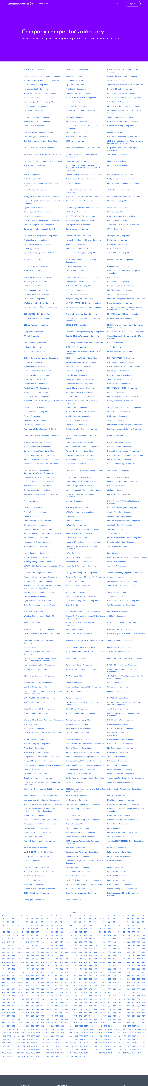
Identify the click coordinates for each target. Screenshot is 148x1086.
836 (128, 1006)
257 (85, 942)
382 (109, 955)
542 (13, 976)
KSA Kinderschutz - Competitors (78, 856)
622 (109, 982)
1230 (4, 1053)
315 (75, 949)
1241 (57, 1053)
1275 (76, 1056)
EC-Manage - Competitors (75, 117)
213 (18, 939)
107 (85, 925)
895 (124, 1013)
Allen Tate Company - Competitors (37, 744)
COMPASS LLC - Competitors (118, 102)
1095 (76, 1036)
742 (109, 996)
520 (51, 972)
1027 (38, 1029)
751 (8, 999)
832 (109, 1006)
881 (56, 1013)
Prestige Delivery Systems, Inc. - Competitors (83, 804)
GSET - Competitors (114, 347)
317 (85, 949)
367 (37, 955)
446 (128, 962)
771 (104, 999)
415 (123, 959)
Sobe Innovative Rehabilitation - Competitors (124, 789)
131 (56, 929)
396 (32, 959)
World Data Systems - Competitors (79, 665)
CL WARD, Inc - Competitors (76, 709)
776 (128, 999)
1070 (100, 1033)
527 (85, 972)
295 (123, 945)
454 (23, 966)
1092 (62, 1036)
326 (128, 949)
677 (85, 989)
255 (75, 942)
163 (66, 932)
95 (27, 925)
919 (95, 1016)
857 (85, 1009)
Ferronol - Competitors (115, 212)
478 (138, 966)
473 (114, 966)
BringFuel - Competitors (75, 629)
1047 (134, 1029)
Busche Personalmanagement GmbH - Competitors (85, 778)
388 (138, 955)
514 (22, 972)
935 (27, 1019)
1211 (57, 1049)
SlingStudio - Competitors (33, 332)
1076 (129, 1033)
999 (47, 1026)
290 (100, 945)
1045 (124, 1029)
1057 (38, 1033)
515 (27, 972)
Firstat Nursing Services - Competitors (80, 486)
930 (3, 1019)
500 (100, 969)
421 (8, 962)
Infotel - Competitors (115, 867)
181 (8, 935)
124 (22, 929)
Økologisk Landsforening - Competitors (39, 676)
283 (66, 945)
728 (42, 996)
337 (37, 952)
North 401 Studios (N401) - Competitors (81, 713)
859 (95, 1009)
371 (56, 955)
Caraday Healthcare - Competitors (37, 117)
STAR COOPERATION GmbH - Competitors (40, 698)
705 (75, 992)
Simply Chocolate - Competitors (119, 294)
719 (143, 992)
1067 (86, 1033)
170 (100, 932)
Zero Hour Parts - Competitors (35, 260)
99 (47, 925)
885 (75, 1013)
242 (13, 942)
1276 (81, 1056)
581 (56, 979)
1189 (95, 1046)
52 (109, 919)
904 (23, 1016)
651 (104, 986)
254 (70, 942)
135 (75, 929)
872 (13, 1013)
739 (95, 996)
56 (128, 919)
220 (51, 939)
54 (119, 919)
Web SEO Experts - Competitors (119, 447)
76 (80, 922)
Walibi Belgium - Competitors (35, 702)
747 (133, 996)
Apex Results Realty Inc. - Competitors (80, 249)
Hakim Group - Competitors (117, 416)
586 (80, 979)
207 (133, 935)
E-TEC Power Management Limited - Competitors (42, 533)
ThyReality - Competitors (33, 724)
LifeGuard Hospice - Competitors (78, 477)
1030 (52, 1029)
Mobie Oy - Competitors (33, 179)
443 (114, 962)
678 (90, 989)
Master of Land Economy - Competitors (80, 388)
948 (90, 1019)
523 (66, 972)
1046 (129, 1029)
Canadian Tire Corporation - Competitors (122, 76)
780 (3, 1002)
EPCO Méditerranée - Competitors (120, 260)
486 (32, 969)
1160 (100, 1043)
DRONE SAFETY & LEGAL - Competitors (122, 623)
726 (32, 996)
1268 (43, 1056)
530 (100, 972)
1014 (119, 1026)
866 (128, 1009)
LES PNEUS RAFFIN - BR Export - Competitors (83, 303)
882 (61, 1013)
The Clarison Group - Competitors (78, 366)
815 (27, 1006)
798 (90, 1002)
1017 (134, 1026)
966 (32, 1023)
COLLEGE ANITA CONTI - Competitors (80, 216)
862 (109, 1009)
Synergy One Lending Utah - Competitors (81, 573)
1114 (23, 1039)
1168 (139, 1043)
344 (71, 952)
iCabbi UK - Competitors (75, 371)
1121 (57, 1039)
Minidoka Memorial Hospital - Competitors (40, 761)
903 (18, 1016)
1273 (66, 1056)
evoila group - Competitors (76, 290)
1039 (96, 1029)
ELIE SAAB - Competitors (75, 183)
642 (61, 986)
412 (109, 959)
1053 (18, 1033)
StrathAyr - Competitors (33, 508)
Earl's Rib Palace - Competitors (119, 375)
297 (133, 945)
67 (37, 922)
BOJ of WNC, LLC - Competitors (119, 89)
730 (51, 996)
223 (66, 939)
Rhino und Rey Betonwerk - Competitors (39, 442)
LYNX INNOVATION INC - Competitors (38, 852)
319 (95, 949)
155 (27, 932)
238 (138, 939)
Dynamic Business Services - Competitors (123, 451)
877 (37, 1013)
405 (75, 959)
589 (95, 979)
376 (80, 955)
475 (123, 966)
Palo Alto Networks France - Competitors (81, 179)
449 (143, 962)
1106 (129, 1036)
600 (3, 982)
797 (85, 1002)
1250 (100, 1053)
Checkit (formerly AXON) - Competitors (39, 709)
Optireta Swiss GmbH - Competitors (120, 442)
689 (143, 989)
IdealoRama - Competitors (75, 848)
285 (75, 945)
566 (128, 976)
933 (18, 1019)
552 (61, 976)
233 (114, 939)
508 (138, 969)
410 (100, 959)
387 (133, 955)
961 (8, 1023)
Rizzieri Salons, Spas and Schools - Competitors (84, 669)
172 (109, 932)
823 (66, 1006)
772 (109, 999)
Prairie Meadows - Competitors (35, 774)
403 (66, 959)
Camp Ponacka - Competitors (35, 343)
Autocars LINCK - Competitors (35, 546)
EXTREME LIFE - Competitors (77, 325)
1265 (28, 1056)
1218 (90, 1049)
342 (61, 952)
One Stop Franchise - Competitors (120, 728)
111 (104, 925)
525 (75, 972)
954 (119, 1019)
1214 (71, 1049)
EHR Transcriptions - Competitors (36, 412)
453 (18, 966)
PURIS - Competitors (73, 553)
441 (104, 962)
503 (114, 969)
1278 (90, 1056)
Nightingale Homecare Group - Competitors (40, 577)
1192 (110, 1046)
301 (8, 949)
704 (70, 992)
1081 (9, 1036)
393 (18, 959)
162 (61, 932)
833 (114, 1006)
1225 (124, 1049)
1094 (71, 1036)
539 (143, 972)
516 (32, 972)
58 (138, 919)
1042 (110, 1029)
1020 (4, 1029)
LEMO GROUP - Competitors (76, 106)
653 (114, 986)
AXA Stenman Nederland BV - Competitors (40, 592)
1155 (76, 1043)
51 (104, 919)
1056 (33, 1033)
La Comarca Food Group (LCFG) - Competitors (83, 687)
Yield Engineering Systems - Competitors (39, 562)
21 (104, 915)
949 (95, 1019)
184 (22, 935)
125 (27, 929)
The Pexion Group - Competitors (78, 867)
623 (114, 982)
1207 (38, 1049)
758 (42, 999)
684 (119, 989)
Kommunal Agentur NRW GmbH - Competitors (83, 208)
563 (114, 976)
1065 (76, 1033)
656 (128, 986)
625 (123, 982)
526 (80, 972)
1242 (62, 1053)
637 (37, 986)
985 (124, 1023)
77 (85, 922)
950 (100, 1019)
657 (133, 986)
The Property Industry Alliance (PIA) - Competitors (85, 470)
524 (70, 972)
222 (61, 939)
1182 (61, 1046)
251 (56, 942)
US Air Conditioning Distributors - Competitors (83, 277)
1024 (23, 1029)
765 (75, 999)
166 (80, 932)
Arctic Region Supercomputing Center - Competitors (85, 757)
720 (3, 996)
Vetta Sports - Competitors (76, 89)
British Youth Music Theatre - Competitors (81, 358)
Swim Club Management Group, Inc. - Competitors (126, 299)
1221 (105, 1049)
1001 (57, 1026)
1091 (57, 1036)
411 (104, 959)
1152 (61, 1043)
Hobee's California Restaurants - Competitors (83, 542)
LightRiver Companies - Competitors (37, 601)
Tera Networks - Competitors (118, 709)
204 (119, 935)
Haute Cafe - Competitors (117, 240)
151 (8, 932)
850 (52, 1009)
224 (70, 939)
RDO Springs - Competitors (76, 889)
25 (123, 915)
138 (90, 929)
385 (124, 955)
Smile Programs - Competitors (35, 281)
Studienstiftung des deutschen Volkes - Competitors (43, 765)
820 (51, 1006)
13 (65, 915)
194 (70, 935)
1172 (13, 1046)
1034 (71, 1029)
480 (3, 969)
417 (133, 959)
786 (32, 1002)
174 (119, 932)
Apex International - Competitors (36, 375)
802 (109, 1002)
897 (133, 1013)
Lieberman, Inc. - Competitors (35, 420)
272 (13, 945)
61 (8, 922)
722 (13, 996)
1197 (134, 1046)
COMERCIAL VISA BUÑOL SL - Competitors (40, 307)
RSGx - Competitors (114, 277)
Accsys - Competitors (32, 647)
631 (8, 986)
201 (104, 935)
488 (42, 969)
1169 (143, 1043)
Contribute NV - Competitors (76, 516)
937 (37, 1019)
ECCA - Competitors (114, 828)
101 (56, 925)
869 (143, 1009)
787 (37, 1002)
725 (27, 996)
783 (18, 1002)
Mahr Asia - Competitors (33, 347)
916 (80, 1016)
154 (22, 932)
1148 (42, 1043)
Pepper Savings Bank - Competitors (79, 161)
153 (18, 932)
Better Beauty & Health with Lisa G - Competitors (42, 154)
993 (18, 1026)
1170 (4, 1046)
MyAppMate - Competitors (76, 525)
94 (22, 925)
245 (27, 942)
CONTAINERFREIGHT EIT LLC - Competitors (124, 366)
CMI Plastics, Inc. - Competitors (36, 137)
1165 (124, 1043)
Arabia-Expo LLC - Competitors (36, 392)
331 (8, 952)
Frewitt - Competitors (32, 416)
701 (56, 992)
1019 (143, 1026)
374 (70, 955)
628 (138, 982)
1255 (124, 1053)
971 (56, 1023)
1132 (110, 1039)
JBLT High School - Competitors (36, 687)
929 (143, 1016)
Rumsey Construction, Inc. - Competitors (122, 481)
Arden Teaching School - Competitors (38, 752)
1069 (96, 1033)
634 (23, 986)
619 (95, 982)
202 (109, 935)
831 (104, 1006)
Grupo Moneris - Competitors (118, 281)
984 (119, 1023)
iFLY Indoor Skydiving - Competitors (121, 464)
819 (47, 1006)
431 (56, 962)
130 (51, 929)
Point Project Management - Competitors (122, 396)
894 (119, 1013)
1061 (57, 1033)
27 (133, 915)
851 (56, 1009)
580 (52, 979)
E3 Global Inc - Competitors (117, 201)
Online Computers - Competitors (36, 596)
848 (42, 1009)
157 (37, 932)
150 (3, 932)
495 (75, 969)
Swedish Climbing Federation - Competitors (123, 521)
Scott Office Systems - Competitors (120, 379)
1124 (71, 1039)
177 (133, 932)
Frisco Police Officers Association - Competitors (42, 436)
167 (85, 932)
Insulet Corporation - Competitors (120, 856)
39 (47, 919)
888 (90, 1013)
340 (52, 952)
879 (47, 1013)
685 (124, 989)
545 (27, 976)
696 (32, 992)
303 (18, 949)
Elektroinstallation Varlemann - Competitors (82, 852)
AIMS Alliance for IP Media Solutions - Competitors (43, 804)
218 (42, 939)
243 (18, 942)
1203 (18, 1049)
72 (61, 922)
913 (66, 1016)
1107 (134, 1036)
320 (100, 949)
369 (47, 955)
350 (100, 952)
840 (3, 1009)
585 (75, 979)
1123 (66, 1039)
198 (90, 935)
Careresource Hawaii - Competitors (79, 93)
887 (85, 1013)
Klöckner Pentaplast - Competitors (37, 121)
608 (42, 982)
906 (32, 1016)
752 (13, 999)
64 (22, 922)
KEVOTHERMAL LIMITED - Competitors (122, 388)
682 (109, 989)
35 (27, 919)
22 (109, 915)
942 (61, 1019)
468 (90, 966)
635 (27, 986)
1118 (42, 1039)
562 (109, 976)
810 (3, 1006)
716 (128, 992)
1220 (100, 1049)
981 (104, 1023)
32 (13, 919)
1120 (52, 1039)
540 (3, 976)
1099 (96, 1036)
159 (47, 932)
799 (95, 1002)
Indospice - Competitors (116, 161)
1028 (43, 1029)
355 (124, 952)
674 (70, 989)
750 (3, 999)
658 (138, 986)
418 (138, 959)
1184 (71, 1046)
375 (75, 955)
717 (133, 992)
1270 (52, 1056)
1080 (4, 1036)
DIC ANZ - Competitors (74, 676)
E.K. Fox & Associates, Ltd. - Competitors (122, 508)
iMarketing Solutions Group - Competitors (39, 303)
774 (119, 999)
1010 (100, 1026)
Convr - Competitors (115, 436)
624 (119, 982)
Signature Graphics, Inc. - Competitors (121, 640)
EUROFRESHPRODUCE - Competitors (121, 358)
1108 (139, 1036)
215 (27, 939)
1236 (33, 1053)
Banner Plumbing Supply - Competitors (122, 889)
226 (80, 939)
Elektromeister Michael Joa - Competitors (122, 93)
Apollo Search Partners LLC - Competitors (40, 93)
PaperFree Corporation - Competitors (80, 379)
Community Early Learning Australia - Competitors (43, 161)
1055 (28, 1033)
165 (75, 932)
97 (37, 925)
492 (61, 969)
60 (3, 922)
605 (27, 982)
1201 (9, 1049)
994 (23, 1026)
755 (27, 999)
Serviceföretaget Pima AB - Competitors (39, 244)
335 (27, 952)
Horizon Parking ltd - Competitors (36, 553)
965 (27, 1023)
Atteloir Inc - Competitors (116, 80)
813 (18, 1006)
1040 (100, 1029)
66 (32, 922)
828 (90, 1006)
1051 (9, 1033)
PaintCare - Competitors (116, 486)
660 (3, 989)
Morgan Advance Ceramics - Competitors (39, 277)
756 (32, 999)
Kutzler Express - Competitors (118, 494)
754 (22, 999)
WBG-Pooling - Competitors (34, 379)
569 (143, 976)
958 (138, 1019)
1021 (9, 1029)
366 (32, 955)
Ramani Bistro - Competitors (117, 824)
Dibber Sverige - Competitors (77, 76)
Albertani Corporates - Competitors (37, 447)
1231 (9, 1053)
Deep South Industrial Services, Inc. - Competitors (43, 820)
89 (143, 922)
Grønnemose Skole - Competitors (78, 774)
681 (104, 989)
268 (138, 942)
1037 (86, 1029)
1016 (129, 1026)
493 (66, 969)
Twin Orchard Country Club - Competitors (123, 225)
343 (66, 952)
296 (128, 945)
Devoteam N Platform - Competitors (120, 318)
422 (13, 962)
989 (143, 1023)
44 (70, 919)
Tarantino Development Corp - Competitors (82, 314)
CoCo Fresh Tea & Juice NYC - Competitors (123, 601)
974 (70, 1023)
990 (3, 1026)
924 (119, 1016)
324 (119, 949)
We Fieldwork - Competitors (76, 796)
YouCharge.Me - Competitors (118, 533)
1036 (81, 1029)
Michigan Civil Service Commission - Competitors (42, 197)
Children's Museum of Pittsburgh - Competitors (125, 455)
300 (3, 949)
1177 (37, 1046)
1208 (43, 1049)
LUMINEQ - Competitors (116, 562)
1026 (33, 1029)
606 (32, 982)
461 (56, 966)
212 (13, 939)
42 (61, 919)
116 (128, 925)
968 (42, 1023)
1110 (4, 1039)
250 (51, 942)
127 (37, 929)
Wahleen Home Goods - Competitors (79, 451)
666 (32, 989)
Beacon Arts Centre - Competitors (120, 286)
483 (18, 969)
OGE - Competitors (73, 815)
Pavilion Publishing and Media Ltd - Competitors (84, 880)
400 (52, 959)
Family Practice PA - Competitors (36, 388)
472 (109, 966)
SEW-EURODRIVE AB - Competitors (79, 286)
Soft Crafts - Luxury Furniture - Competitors (40, 141)
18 (90, 915)
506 (128, 969)
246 (32, 942)
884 (71, 1013)
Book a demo (43, 4)
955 (124, 1019)
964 (23, 1023)
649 (95, 986)
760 (51, 999)
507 (133, 969)
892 (109, 1013)
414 (119, 959)
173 (114, 932)
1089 (47, 1036)
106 (80, 925)
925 (123, 1016)
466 (80, 966)
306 (32, 949)
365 (27, 955)
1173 (18, 1046)
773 (114, 999)
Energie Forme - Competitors (35, 512)
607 (37, 982)
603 (18, 982)
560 (100, 976)
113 (114, 925)
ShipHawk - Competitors (75, 824)
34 (22, 919)
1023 (18, 1029)
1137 (134, 1039)
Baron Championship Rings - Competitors (39, 102)
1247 (86, 1053)
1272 (61, 1056)
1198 (139, 1046)
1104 (119, 1036)
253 (66, 942)
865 (124, 1009)
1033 (67, 1029)
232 (109, 939)
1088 (43, 1036)
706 (80, 992)
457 (37, 966)
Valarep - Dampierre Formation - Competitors (41, 494)
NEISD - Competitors (32, 769)
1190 (100, 1046)
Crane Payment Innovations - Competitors (81, 893)
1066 (81, 1033)
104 (70, 925)
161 (56, 932)
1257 (134, 1053)
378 (90, 955)
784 (22, 1002)
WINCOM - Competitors (33, 286)
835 (124, 1006)
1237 (38, 1053)
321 (104, 949)
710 (100, 992)
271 (8, 945)
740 (100, 996)
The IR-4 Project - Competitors (77, 271)
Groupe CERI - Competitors (34, 126)
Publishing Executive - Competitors (79, 533)
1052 (14, 1033)
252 (61, 942)
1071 (105, 1033)
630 (3, 986)
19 (95, 915)
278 (42, 945)
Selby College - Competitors (76, 121)
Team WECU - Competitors (117, 566)
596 (128, 979)
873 (18, 1013)
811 (8, 1006)
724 (22, 996)
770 (100, 999)
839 (143, 1006)
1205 (28, 1049)
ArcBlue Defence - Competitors (36, 848)
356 (128, 952)
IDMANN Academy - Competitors (119, 724)
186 (32, 935)
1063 (67, 1033)
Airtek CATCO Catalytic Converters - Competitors (84, 197)
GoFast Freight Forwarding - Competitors (39, 455)
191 (56, 935)
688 (138, 989)
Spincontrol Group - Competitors (78, 809)
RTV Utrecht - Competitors (117, 761)
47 (85, 919)
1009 (96, 1026)
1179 (47, 1046)
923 (114, 1016)
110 (100, 925)
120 (3, 929)
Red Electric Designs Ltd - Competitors (122, 137)
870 (3, 1013)
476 (128, 966)
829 (95, 1006)
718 (138, 992)
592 (109, 979)
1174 (23, 1046)
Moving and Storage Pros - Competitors (39, 629)
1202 (13, 1049)
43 (66, 919)
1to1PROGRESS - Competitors (118, 412)
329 (143, 949)
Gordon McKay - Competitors (77, 229)
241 (8, 942)
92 (13, 925)
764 (70, 999)
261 (104, 942)
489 (47, 969)
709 (95, 992)
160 (51, 932)
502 (109, 969)
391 (8, 959)
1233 (18, 1053)
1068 (91, 1033)
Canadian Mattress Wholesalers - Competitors (83, 336)
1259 (144, 1053)
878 (42, 1013)
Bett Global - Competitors (33, 837)
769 (95, 999)
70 (51, 922)
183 (18, 935)
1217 (86, 1049)
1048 (139, 1029)
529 (95, 972)
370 (51, 955)
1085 (28, 1036)
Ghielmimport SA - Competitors (35, 407)
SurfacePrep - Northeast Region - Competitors (124, 425)
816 (32, 1006)
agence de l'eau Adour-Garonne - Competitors (41, 800)
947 (85, 1019)
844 (23, 1009)
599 (143, 979)
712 (109, 992)
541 (8, 976)
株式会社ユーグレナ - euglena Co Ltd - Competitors (43, 789)
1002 (62, 1026)
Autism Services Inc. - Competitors (79, 562)
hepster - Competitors (115, 392)
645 (75, 986)
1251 (105, 1053)
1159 (95, 1043)
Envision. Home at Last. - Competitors (38, 683)
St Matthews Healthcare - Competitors (80, 220)
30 (3, 919)
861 (104, 1009)
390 (3, 959)
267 (133, 942)
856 (80, 1009)
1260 (4, 1056)
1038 (91, 1029)
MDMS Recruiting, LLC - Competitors (80, 512)
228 (90, 939)
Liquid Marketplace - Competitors (120, 175)
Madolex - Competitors (74, 501)
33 (18, 919)
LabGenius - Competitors (33, 110)
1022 (13, 1029)
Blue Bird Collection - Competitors (120, 748)
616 (80, 982)
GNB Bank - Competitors (116, 616)
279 (47, 945)
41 (56, 919)
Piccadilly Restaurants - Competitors (79, 459)
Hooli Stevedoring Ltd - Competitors (121, 216)
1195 (124, 1046)
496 (80, 969)
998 (42, 1026)
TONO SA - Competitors (116, 757)
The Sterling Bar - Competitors (77, 828)
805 (124, 1002)
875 (27, 1013)
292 (109, 945)
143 (114, 929)
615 (75, 982)
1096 (81, 1036)
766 (80, 999)
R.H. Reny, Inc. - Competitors (77, 724)
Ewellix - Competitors (32, 175)
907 (37, 1016)
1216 (81, 1049)
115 (123, 925)
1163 (114, 1043)
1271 (57, 1056)
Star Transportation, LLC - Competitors (80, 832)
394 (23, 959)
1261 (9, 1056)
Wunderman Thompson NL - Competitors (122, 820)
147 (133, 929)
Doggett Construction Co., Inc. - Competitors (124, 98)
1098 (91, 1036)
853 (66, 1009)
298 (138, 945)
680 (100, 989)
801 (104, 1002)
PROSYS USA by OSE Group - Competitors (123, 314)
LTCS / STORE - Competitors (76, 538)
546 (32, 976)
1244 (71, 1053)
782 (13, 1002)
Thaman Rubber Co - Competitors (37, 490)
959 (143, 1019)
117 (133, 925)
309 (47, 949)
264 (119, 942)
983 (114, 1023)
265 (123, 942)
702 (61, 992)
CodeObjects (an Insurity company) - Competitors (84, 765)
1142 (13, 1043)
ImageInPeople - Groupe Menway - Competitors (42, 757)
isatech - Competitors (115, 577)
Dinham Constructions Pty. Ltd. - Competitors (83, 820)
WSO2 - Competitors (115, 683)
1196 (129, 1046)
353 (114, 952)
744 (119, 996)
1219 (95, 1049)
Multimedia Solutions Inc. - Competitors (122, 832)
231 (104, 939)
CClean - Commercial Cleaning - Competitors (41, 358)
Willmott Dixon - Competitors (76, 137)
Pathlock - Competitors (116, 880)
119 (143, 925)
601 (8, 982)
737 (85, 996)
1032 (62, 1029)
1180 (52, 1046)
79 (95, 922)
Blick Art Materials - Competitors (119, 351)
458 (42, 966)
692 (13, 992)
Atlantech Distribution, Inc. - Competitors (39, 841)
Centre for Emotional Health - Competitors (81, 281)
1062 (62, 1033)
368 (42, 955)
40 (51, 919)
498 (90, 969)
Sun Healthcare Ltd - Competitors (78, 720)
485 (27, 969)
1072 (110, 1033)
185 (27, 935)
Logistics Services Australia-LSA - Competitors (124, 429)
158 (42, 932)
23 (114, 915)
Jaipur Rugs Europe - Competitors (78, 294)
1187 (86, 1046)
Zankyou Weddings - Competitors (78, 748)
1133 (114, 1039)
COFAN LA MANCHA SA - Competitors (121, 629)
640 (52, 986)
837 (133, 1006)
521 (56, 972)
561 (104, 976)
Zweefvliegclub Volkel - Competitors (37, 366)
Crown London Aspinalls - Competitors (80, 647)
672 (61, 989)
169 (95, 932)
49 (95, 919)
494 (71, 969)
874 (22, 1013)
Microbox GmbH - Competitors (118, 165)
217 (37, 939)
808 (138, 1002)
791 (56, 1002)
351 (104, 952)
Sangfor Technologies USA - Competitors (122, 651)
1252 (110, 1053)
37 (37, 919)
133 (66, 929)
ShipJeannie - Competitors (34, 69)
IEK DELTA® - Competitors (117, 244)
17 (85, 915)
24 (119, 915)
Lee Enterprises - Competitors (77, 800)
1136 (129, 1039)
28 (138, 915)
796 (80, 1002)
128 (42, 929)
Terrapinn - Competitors (75, 581)
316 (80, 949)
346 (80, 952)
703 (66, 992)
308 (42, 949)
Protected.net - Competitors (118, 612)
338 (42, 952)
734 (70, 996)
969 (47, 1023)
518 (42, 972)
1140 (4, 1043)
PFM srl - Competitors (32, 336)
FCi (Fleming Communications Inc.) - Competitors (84, 343)
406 (80, 959)
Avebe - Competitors (73, 102)
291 (104, 945)
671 (56, 989)
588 (90, 979)
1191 (105, 1046)
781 (8, 1002)
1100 (100, 1036)
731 (56, 996)
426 (32, 962)
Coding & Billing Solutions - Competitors (39, 225)
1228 (139, 1049)
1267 (38, 1056)
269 (143, 942)
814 (22, 1006)
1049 (144, 1029)
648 (90, 986)
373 (66, 955)
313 (66, 949)
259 (95, 942)
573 (18, 979)
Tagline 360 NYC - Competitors (119, 253)
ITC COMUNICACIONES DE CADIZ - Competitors (125, 332)
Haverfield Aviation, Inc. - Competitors (121, 542)
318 (90, 949)
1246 (81, 1053)
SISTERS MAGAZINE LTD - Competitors (39, 872)
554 (71, 976)
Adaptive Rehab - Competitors (118, 691)
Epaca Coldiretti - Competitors (35, 384)
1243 (66, 1053)
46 (80, 919)
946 (80, 1019)
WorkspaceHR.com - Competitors (120, 782)
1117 (37, 1039)
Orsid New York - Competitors (118, 384)
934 (23, 1019)
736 (80, 996)
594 (119, 979)
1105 (124, 1036)
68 (42, 922)
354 (119, 952)
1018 (139, 1026)
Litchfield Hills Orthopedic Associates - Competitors (43, 720)
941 (56, 1019)
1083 (18, 1036)
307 (37, 949)
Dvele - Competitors (73, 900)
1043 (115, 1029)
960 (3, 1023)
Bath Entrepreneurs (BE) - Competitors (121, 647)
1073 (115, 1033)
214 (22, 939)
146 (128, 929)
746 (128, 996)
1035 (76, 1029)
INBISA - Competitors (115, 343)
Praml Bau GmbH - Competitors (36, 290)
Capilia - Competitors (32, 861)
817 (37, 1006)
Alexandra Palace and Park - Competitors (123, 183)
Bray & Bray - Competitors (34, 425)
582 (61, 979)
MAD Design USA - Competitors (119, 459)
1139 (143, 1039)
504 (119, 969)
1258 (139, 1053)
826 (80, 1006)
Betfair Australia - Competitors (77, 508)
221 (56, 939)
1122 (61, 1039)
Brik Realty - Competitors (33, 884)
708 (90, 992)
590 (100, 979)
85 (123, 922)
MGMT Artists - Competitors (34, 815)
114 (119, 925)
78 (90, 922)
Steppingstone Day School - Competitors (81, 429)
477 (133, 966)
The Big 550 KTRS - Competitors (78, 69)
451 (8, 966)
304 (23, 949)
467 (85, 966)
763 (66, 999)
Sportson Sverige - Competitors (36, 266)
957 (133, 1019)
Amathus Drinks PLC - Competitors (120, 525)
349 (95, 952)
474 (119, 966)
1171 (9, 1046)
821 (56, 1006)
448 (138, 962)
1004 (71, 1026)
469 (95, 966)
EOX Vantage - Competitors (76, 212)
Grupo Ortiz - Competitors (75, 605)
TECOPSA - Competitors (116, 592)
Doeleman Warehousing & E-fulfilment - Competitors (85, 577)
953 (114, 1019)
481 (8, 969)
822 (61, 1006)
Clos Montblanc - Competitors (35, 525)
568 (138, 976)
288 (90, 945)
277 (37, 945)
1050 (4, 1033)
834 (119, 1006)
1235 (28, 1053)
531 (104, 972)
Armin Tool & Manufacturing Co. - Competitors (83, 148)
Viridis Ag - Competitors (116, 529)
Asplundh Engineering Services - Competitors (83, 612)
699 (47, 992)
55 (123, 919)
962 (13, 1023)
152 (13, 932)
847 (37, 1009)
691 (8, 992)
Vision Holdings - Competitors (77, 375)
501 (104, 969)
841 (8, 1009)
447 (133, 962)
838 (138, 1006)
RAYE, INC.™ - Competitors (76, 347)
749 (143, 996)
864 (119, 1009)
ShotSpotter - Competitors (34, 728)
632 (13, 986)
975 (75, 1023)
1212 (61, 1049)
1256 (129, 1053)
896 (128, 1013)
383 (114, 955)
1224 (119, 1049)
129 (47, 929)
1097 (86, 1036)
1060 (52, 1033)
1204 (23, 1049)
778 (138, 999)
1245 (76, 1053)
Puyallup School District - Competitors (80, 557)
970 (51, 1023)
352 (109, 952)
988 (138, 1023)
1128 (90, 1039)
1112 (13, 1039)
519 (47, 972)
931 (8, 1019)
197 (85, 935)
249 (47, 942)
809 (143, 1002)
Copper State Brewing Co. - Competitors (81, 739)
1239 (47, 1053)
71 (56, 922)
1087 (38, 1036)
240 (3, 942)
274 (22, 945)
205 (123, 935)
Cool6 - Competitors (115, 861)
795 (75, 1002)
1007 (86, 1026)
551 (56, 976)
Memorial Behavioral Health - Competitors (123, 106)
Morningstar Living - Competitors (78, 225)
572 (13, 979)
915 (75, 1016)
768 (90, 999)
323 (114, 949)
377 (85, 955)
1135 (124, 1039)
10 (51, 915)
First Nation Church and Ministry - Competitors (41, 459)
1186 (81, 1046)
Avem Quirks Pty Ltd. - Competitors (37, 832)
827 (85, 1006)
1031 (57, 1029)
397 (37, 959)
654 (119, 986)
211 (8, 939)
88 (138, 922)
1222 (110, 1049)
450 (3, 966)
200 (100, 935)
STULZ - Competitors (115, 229)
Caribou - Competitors (74, 683)
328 (138, 949)
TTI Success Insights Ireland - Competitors (40, 824)
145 (123, 929)
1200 (4, 1049)
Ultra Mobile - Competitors (34, 216)
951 (104, 1019)
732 (61, 996)
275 (27, 945)
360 (3, 955)
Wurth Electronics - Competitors (36, 85)
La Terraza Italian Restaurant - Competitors (82, 266)
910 (51, 1016)
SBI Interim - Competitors (116, 490)
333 (18, 952)
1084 (23, 1036)
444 (119, 962)
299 (143, 945)
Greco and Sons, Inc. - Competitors (37, 521)
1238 (43, 1053)
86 (128, 922)
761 (56, 999)
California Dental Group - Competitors (38, 294)
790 (51, 1002)
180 (3, 935)
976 (80, 1023)
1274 (71, 1056)
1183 (66, 1046)
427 (37, 962)
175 (123, 932)
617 (85, 982)
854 (71, 1009)
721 (8, 996)
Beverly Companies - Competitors (120, 401)
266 (128, 942)
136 (80, 929)
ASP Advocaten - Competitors (35, 669)
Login (116, 4)
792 (61, 1002)
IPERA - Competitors (115, 132)
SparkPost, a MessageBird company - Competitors (85, 332)
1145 (28, 1043)
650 (100, 986)
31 (8, 919)
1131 (105, 1039)
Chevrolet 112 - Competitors (76, 425)
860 (100, 1009)
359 (143, 952)
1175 (28, 1046)
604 (23, 982)
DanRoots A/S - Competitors (118, 876)
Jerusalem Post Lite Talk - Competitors (80, 110)
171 (104, 932)
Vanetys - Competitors (115, 420)
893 (114, 1013)
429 (47, 962)
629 (143, 982)
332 (13, 952)
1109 (143, 1036)
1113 (18, 1039)
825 (75, 1006)
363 (18, 955)
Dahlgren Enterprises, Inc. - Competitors (122, 179)
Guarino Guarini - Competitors (118, 815)
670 (51, 989)
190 (51, 935)
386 (128, 955)
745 (123, 996)
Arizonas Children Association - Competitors (82, 752)
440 (100, 962)
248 (42, 942)
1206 (33, 1049)
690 (3, 992)
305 (27, 949)
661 (8, 989)
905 (27, 1016)
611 (56, 982)
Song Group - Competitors (117, 154)
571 (8, 979)
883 (66, 1013)
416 (128, 959)
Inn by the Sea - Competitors (35, 190)
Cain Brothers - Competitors (34, 299)
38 (42, 919)
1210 (52, 1049)
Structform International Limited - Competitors (124, 538)
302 (13, 949)
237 (133, 939)
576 (32, 979)
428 (42, 962)
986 (128, 1023)
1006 (81, 1026)
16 (80, 915)
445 (124, 962)
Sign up (133, 4)
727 (37, 996)
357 (133, 952)
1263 (18, 1056)
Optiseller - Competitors (75, 80)
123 (18, 929)
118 (138, 925)
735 (75, 996)
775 (123, 999)
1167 (134, 1043)
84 (119, 922)
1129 (95, 1039)
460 (52, 966)
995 (27, 1026)
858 (90, 1009)
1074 (119, 1033)
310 (51, 949)
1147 (38, 1043)
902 (13, 1016)
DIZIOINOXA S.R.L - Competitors (36, 893)
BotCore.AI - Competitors (33, 362)
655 (124, 986)
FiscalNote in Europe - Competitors (120, 800)
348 (90, 952)
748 (138, 996)
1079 (144, 1033)
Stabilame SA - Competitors (117, 208)
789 (47, 1002)
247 (37, 942)
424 (22, 962)
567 (133, 976)
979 (95, 1023)
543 (18, 976)
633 (18, 986)
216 (32, 939)
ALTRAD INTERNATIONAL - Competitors (81, 98)
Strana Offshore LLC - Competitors (37, 106)
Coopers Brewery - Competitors (119, 266)
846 (32, 1009)
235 (123, 939)
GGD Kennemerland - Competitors (78, 872)
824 (70, 1006)
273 (18, 945)
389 (143, 955)
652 (109, 986)
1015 (124, 1026)
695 (27, 992)
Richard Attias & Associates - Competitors (40, 889)
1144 (23, 1043)
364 (23, 955)
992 (13, 1026)
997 (37, 1026)
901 (8, 1016)
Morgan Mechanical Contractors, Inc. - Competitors (43, 401)
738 (90, 996)
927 (133, 1016)
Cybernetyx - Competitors (75, 876)
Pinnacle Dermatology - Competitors (37, 371)
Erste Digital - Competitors (34, 900)
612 (61, 982)
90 (3, 925)
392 (13, 959)
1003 (67, 1026)
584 (71, 979)
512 (13, 972)
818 (42, 1006)
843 (18, 1009)
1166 (129, 1043)
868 (138, 1009)
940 (52, 1019)
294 (119, 945)
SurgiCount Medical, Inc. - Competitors (122, 581)
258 (90, 942)
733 (66, 996)
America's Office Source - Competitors (38, 581)
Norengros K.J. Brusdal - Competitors (38, 542)
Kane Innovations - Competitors (119, 884)
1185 (76, 1046)
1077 (134, 1033)
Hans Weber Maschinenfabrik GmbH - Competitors (85, 744)
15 (75, 915)
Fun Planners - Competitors (34, 739)
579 (47, 979)
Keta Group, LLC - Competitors (35, 880)
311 (56, 949)
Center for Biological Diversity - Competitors (82, 455)
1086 (33, 1036)
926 (128, 1016)
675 (75, 989)
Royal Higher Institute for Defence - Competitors (84, 307)
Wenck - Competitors (74, 698)
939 (47, 1019)
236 (128, 939)
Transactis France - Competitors (36, 538)
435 (75, 962)
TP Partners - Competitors (34, 876)
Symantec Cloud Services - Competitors (39, 828)
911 (56, 1016)
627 (133, 982)
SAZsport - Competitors (116, 596)
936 (32, 1019)
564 (119, 976)
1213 (66, 1049)
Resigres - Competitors (74, 782)
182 (13, 935)
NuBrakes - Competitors (33, 516)
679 (95, 989)
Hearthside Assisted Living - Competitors (122, 121)
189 (47, 935)
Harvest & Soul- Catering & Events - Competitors (84, 240)
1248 (91, 1053)
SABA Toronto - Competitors (118, 546)
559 (95, 976)
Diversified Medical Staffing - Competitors (123, 804)
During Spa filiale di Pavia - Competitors (39, 451)
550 (52, 976)
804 (119, 1002)
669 (47, 989)
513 (18, 972)
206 (128, 935)
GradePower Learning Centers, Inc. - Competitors (42, 733)
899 (143, 1013)
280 (51, 945)
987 (133, 1023)
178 (138, 932)
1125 (76, 1039)
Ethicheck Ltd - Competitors (118, 477)
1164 (119, 1043)
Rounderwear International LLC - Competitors (83, 447)
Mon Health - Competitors (33, 612)
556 (80, 976)
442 (109, 962)
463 (66, 966)
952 (109, 1019)
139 (95, 929)
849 (47, 1009)
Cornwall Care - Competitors (76, 407)
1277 (86, 1056)
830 (100, 1006)
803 (114, 1002)
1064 (71, 1033)
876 (32, 1013)
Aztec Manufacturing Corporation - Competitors (125, 573)
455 (27, 966)
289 (95, 945)
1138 (139, 1039)
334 (23, 952)
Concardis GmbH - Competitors (77, 733)
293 (114, 945)
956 (128, 1019)
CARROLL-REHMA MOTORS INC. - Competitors (125, 841)
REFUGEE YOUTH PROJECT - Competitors (82, 412)
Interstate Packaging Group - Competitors (40, 573)
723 (18, 996)
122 (13, 929)
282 (61, 945)
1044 (120, 1029)
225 (75, 939)
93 (18, 925)
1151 (57, 1043)
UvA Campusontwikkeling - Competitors (122, 362)
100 (51, 925)
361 (8, 955)
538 (138, 972)
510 (3, 972)
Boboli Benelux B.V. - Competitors (120, 720)
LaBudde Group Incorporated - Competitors (40, 236)
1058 (43, 1033)
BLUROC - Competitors (116, 796)
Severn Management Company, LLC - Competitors (126, 634)
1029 (47, 1029)
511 (8, 972)
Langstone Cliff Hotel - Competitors (120, 774)
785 (27, 1002)
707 (85, 992)
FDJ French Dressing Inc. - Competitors (39, 665)
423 (18, 962)
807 (133, 1002)
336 (32, 952)
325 (123, 949)
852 (61, 1009)
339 (47, 952)
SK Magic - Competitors (75, 141)
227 (85, 939)
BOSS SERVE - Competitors (117, 698)
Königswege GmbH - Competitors (36, 89)
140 (100, 929)
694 (23, 992)
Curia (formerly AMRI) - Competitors (79, 442)
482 (13, 969)
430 (52, 962)
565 (124, 976)
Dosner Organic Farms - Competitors (79, 201)
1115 (28, 1039)
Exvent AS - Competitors (116, 848)
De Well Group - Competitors (76, 658)
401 (56, 959)
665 (27, 989)
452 (13, 966)
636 (32, 986)
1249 (95, 1053)
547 (37, 976)
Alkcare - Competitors (115, 837)
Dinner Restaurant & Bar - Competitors (80, 837)
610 (51, 982)
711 (104, 992)
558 (90, 976)
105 (75, 925)
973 (66, 1023)
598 (138, 979)
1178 (42, 1046)
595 (124, 979)
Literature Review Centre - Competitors (39, 132)
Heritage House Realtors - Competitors (121, 739)
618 (90, 982)
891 (104, 1013)
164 (70, 932)
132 (61, 929)
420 (3, 962)
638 (42, 986)
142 (109, 929)
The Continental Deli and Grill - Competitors (40, 796)
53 (114, 919)
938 (42, 1019)
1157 (86, 1043)
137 (85, 929)
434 (71, 962)
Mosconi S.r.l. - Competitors (34, 351)
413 (114, 959)
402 (61, 959)
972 (61, 1023)
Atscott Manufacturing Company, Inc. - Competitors (85, 490)
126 (32, 929)
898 (138, 1013)
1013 (114, 1026)
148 (138, 929)
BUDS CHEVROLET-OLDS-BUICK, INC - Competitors (85, 651)
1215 (76, 1049)
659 (143, 986)
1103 (114, 1036)
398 (42, 959)
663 (18, 989)
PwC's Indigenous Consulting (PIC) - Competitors (84, 884)
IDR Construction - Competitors (77, 132)
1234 (23, 1053)
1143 (18, 1043)
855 (75, 1009)
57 (133, 919)
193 (66, 935)
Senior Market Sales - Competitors (79, 392)
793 (66, 1002)
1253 (115, 1053)
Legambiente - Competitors (117, 765)
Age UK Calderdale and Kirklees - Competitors (41, 220)
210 (3, 939)
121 (8, 929)
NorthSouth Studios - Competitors (78, 420)
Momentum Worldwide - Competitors (38, 529)
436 (80, 962)
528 (90, 972)
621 (104, 982)
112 (109, 925)
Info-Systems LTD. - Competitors (36, 856)
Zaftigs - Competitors (32, 98)
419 (143, 959)
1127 (86, 1039)
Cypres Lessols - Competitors (35, 208)
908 (42, 1016)
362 (13, 955)
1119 (47, 1039)
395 (27, 959)
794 (70, 1002)
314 (70, 949)
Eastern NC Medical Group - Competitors (39, 477)
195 (75, 935)
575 (27, 979)
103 (66, 925)
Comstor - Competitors (74, 521)
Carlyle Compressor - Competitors (78, 236)
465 (75, 966)
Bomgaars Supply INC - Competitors (79, 299)
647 (85, 986)
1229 (143, 1049)
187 (37, 935)
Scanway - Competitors (33, 501)
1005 (76, 1026)
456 (32, 966)
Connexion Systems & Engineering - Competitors (84, 481)
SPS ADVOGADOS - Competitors (36, 318)
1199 (143, 1046)
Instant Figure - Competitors (34, 249)
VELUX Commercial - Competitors (120, 117)
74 (70, 922)
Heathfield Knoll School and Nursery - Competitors (85, 640)
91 (8, 925)
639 (47, 986)
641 (56, 986)
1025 (28, 1029)
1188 (90, 1046)
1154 (71, 1043)
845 (27, 1009)
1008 (91, 1026)
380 (100, 955)
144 (119, 929)
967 (37, 1023)
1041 (105, 1029)
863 (114, 1009)
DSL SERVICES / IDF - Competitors (37, 314)
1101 (105, 1036)
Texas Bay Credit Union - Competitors (38, 212)
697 (37, 992)
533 (114, 972)
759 (47, 999)
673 (66, 989)
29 (143, 915)
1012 (110, 1026)
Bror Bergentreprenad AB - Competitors (81, 362)
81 (104, 922)
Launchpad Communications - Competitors (123, 197)
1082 (14, 1036)
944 (71, 1019)
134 (70, 929)
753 (18, 999)
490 (52, 969)
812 (13, 1006)
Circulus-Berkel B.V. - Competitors (120, 512)
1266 (33, 1056)
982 (109, 1023)
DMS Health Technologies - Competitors (122, 665)
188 (42, 935)
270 (3, 945)
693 (18, 992)
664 (23, 989)
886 (80, 1013)
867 (133, 1009)
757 (37, 999)
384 (119, 955)
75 (75, 922)
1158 (90, 1043)
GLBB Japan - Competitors (76, 464)
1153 (66, 1043)
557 (85, 976)
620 (100, 982)
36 (32, 919)
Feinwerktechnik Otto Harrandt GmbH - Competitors (127, 557)
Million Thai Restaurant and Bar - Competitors (41, 557)
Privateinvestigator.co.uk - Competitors (80, 691)
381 (104, 955)
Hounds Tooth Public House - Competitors (81, 566)
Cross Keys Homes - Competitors (36, 867)
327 (133, 949)
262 (109, 942)
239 (143, 939)
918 (90, 1016)
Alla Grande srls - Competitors (35, 240)
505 (124, 969)
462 (61, 966)
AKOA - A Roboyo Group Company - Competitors (42, 76)
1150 (52, 1043)
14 (70, 915)
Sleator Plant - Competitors (76, 592)
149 (143, 929)
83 (114, 922)
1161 (105, 1043)
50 (100, 919)
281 (56, 945)
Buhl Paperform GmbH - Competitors (79, 728)
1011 (105, 1026)
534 (119, 972)
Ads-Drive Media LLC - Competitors (37, 486)
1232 (13, 1053)
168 (90, 932)
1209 (47, 1049)
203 (114, 935)
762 (61, 999)
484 (23, 969)
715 (123, 992)
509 (143, 969)
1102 (110, 1036)
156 (32, 932)
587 (85, 979)
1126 (81, 1039)
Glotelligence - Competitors (117, 752)
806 (128, 1002)
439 (95, 962)
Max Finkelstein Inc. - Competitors (78, 416)
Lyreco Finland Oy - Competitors (119, 872)
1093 (67, 1036)
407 (85, 959)
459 (47, 966)
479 (143, 966)
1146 (33, 1043)
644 (71, 986)
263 (114, 942)
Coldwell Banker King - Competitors (120, 126)
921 (104, 1016)
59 (143, 919)
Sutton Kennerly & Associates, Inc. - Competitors (84, 175)
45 (75, 919)
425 (27, 962)
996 (32, 1026)
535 (124, 972)
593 (114, 979)
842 (13, 1009)
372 (61, 955)
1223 (114, 1049)
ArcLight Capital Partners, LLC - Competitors (124, 407)
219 (47, 939)
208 (138, 935)
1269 (47, 1056)
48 (90, 919)
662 (13, 989)
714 (119, 992)
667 (37, 989)
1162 (110, 1043)
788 (42, 1002)
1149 (47, 1043)
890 (100, 1013)
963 (18, 1023)
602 (13, 982)
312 (61, 949)
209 (143, 935)
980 (100, 1023)
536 (128, 972)
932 (13, 1019)
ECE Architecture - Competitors (36, 325)
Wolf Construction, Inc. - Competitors (121, 605)
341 (56, 952)
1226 (129, 1049)
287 (85, 945)
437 (85, 962)
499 (95, 969)
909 (47, 1016)
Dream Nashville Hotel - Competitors (79, 384)
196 (80, 935)
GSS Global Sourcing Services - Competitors (82, 601)
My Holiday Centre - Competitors (119, 769)
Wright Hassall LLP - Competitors (36, 396)
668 (42, 989)
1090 (52, 1036)
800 (100, 1002)
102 (61, 925)
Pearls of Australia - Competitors (119, 303)
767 (85, 999)
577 (37, 979)
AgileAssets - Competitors (75, 85)
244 (22, 942)
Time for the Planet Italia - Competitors (80, 396)
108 (90, 925)
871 (8, 1013)
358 (138, 952)
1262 (13, 1056)
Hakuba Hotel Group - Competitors (79, 634)
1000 (52, 1026)
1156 (81, 1043)
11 (56, 915)
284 (70, 945)
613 (66, 982)
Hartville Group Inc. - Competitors (120, 744)
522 (61, 972)
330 (3, 952)
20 (99, 915)
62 (13, 922)
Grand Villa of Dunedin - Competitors (38, 778)
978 (90, 1023)
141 (104, 929)
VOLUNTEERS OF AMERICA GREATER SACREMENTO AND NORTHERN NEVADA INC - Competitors (84, 167)
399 (47, 959)
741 (104, 996)
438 (90, 962)
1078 (139, 1033)
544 (23, 976)
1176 (33, 1046)
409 (95, 959)
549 (47, 976)
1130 (100, 1039)
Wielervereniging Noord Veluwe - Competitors (83, 529)
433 (66, 962)
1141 (9, 1043)
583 (66, 979)
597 (133, 979)
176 (128, 932)
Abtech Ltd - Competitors (75, 244)
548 (42, 976)
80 (100, 922)
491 (56, 969)
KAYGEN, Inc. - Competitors (34, 165)
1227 (134, 1049)
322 (109, 949)
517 (37, 972)
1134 (119, 1039)
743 (114, 996)
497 (85, 969)
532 (109, 972)
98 (42, 925)
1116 (33, 1039)
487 (37, 969)
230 (100, 939)
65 (27, 922)
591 (104, 979)
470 (100, 966)
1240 (52, 1053)
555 (75, 976)
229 (95, 939)
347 (85, 952)
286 (80, 945)
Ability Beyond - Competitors (118, 470)
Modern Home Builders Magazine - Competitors (125, 658)
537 (133, 972)
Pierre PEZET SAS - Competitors (78, 585)
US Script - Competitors (116, 249)
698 (42, 992)
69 (47, 922)
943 (66, 1019)
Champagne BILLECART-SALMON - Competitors (84, 761)
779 (143, 999)
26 (128, 915)
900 (3, 1016)
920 (100, 1016)
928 (138, 1016)
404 (71, 959)
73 (66, 922)
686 (128, 989)
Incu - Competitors (114, 553)
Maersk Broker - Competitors (35, 271)
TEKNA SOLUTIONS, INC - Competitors (122, 585)
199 (95, 935)
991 (8, 1026)
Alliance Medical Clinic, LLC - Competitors (81, 253)
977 (85, 1023)
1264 (23, 1056)
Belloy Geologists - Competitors (36, 713)
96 (32, 925)
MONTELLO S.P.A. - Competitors (119, 290)
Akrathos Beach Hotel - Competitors (120, 516)
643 (66, 986)
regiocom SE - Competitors (117, 220)
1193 (114, 1046)
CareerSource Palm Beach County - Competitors (125, 778)
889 (95, 1013)
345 (75, 952)
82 (109, 922)
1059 (47, 1033)
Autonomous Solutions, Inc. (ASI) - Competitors (125, 85)
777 (133, 999)
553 (66, 976)
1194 (119, 1046)
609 (47, 982)
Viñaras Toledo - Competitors (118, 687)
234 (119, 939)
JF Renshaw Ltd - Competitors (118, 190)
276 (32, 945)
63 (18, 922)
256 (80, 942)
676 (80, 989)
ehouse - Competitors (32, 623)
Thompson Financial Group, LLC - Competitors (41, 80)
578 (42, 979)
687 (133, 989)
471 (104, 966)
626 (128, 982)
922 (109, 1016)
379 (95, 955)
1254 (119, 1053)
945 (75, 1019)
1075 (124, 1033)
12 (61, 915)
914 (70, 1016)
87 (133, 922)
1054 (23, 1033)
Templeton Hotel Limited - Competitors (80, 769)
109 (95, 925)
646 (80, 986)
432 (61, 962)
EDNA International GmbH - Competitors (81, 596)
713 (114, 992)
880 (52, 1013)
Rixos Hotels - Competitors (34, 748)
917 (85, 1016)
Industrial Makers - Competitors (119, 852)
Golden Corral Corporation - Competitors (39, 148)
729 (47, 996)
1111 (8, 1039)
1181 (57, 1046)
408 (90, 959)
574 (22, 979)
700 (51, 992)
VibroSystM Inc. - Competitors (118, 236)
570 (3, 979)
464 (71, 966)
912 (61, 1016)
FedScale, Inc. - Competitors (118, 371)
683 (114, 989)
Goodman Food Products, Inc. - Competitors (40, 481)
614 (70, 982)
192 (61, 935)
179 (143, 932)
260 (100, 942)
